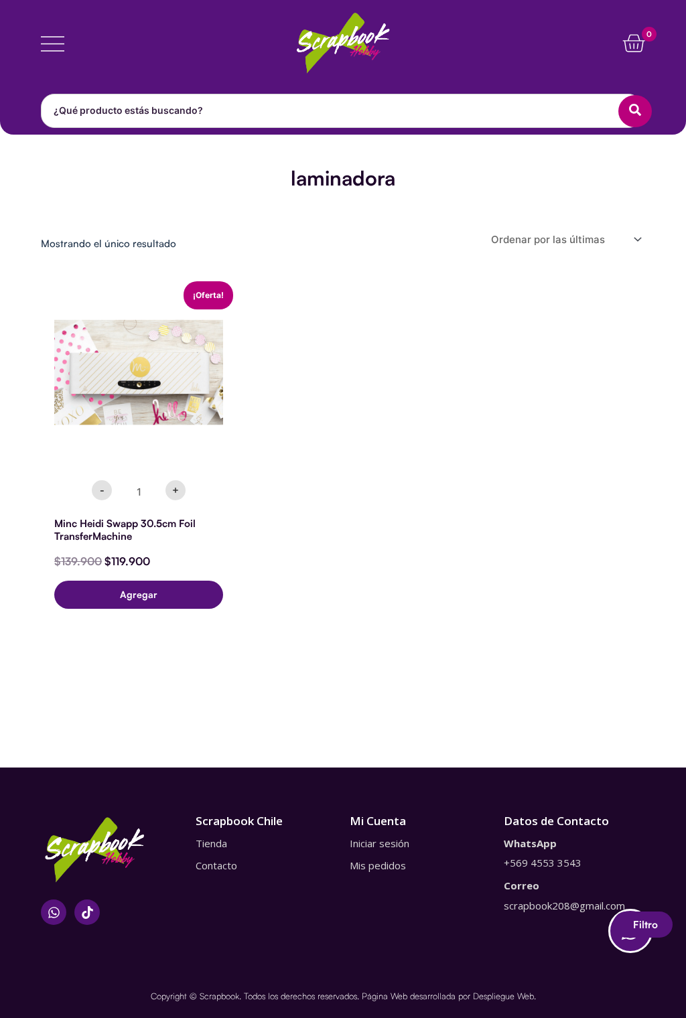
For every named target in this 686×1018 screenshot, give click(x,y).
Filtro (645, 924)
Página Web (384, 996)
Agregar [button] (138, 594)
